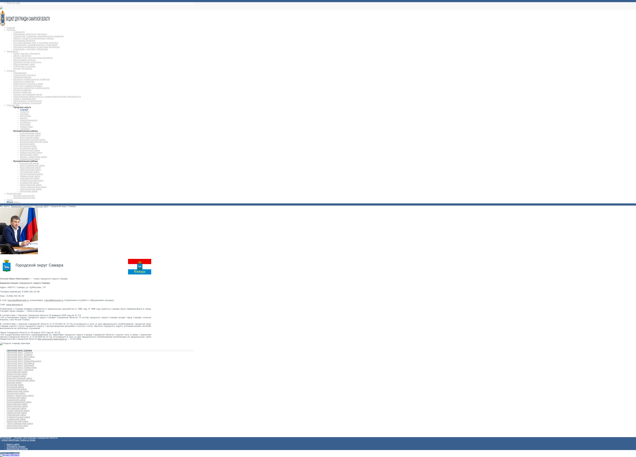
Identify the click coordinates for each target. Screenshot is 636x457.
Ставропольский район (18, 417)
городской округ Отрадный (20, 366)
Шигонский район (15, 428)
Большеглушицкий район (19, 378)
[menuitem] (11, 28)
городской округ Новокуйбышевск (24, 361)
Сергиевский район (16, 415)
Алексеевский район (17, 372)
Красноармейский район (19, 402)
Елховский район (15, 387)
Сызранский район (16, 419)
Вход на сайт (13, 3)
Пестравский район (16, 409)
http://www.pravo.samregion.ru (52, 339)
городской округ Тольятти (20, 353)
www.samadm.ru (14, 305)
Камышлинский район (18, 391)
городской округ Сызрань (20, 355)
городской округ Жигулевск (21, 357)
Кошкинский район (16, 400)
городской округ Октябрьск (20, 363)
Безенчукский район (17, 374)
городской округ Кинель (19, 359)
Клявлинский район (16, 398)
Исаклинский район (17, 389)
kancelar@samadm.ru (18, 300)
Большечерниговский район (21, 381)
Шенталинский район (17, 426)
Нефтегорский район (17, 406)
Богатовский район (16, 376)
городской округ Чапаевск (20, 370)
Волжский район (15, 385)
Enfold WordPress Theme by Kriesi (18, 440)
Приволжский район (17, 413)
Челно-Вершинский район (20, 424)
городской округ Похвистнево (22, 368)
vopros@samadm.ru (53, 300)
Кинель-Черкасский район (20, 396)
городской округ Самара (19, 350)
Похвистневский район (18, 411)
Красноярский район (17, 404)
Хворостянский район (17, 422)
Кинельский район (16, 394)
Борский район (14, 383)
